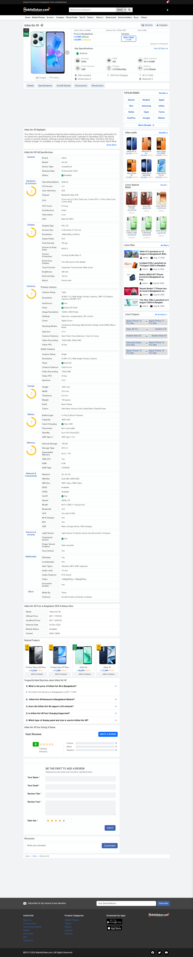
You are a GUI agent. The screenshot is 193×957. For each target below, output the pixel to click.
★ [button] (48, 821)
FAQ (25, 937)
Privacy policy (29, 923)
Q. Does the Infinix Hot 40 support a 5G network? (50, 706)
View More (163, 93)
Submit (110, 828)
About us (27, 920)
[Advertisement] (71, 107)
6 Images (42, 78)
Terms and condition (32, 927)
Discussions (81, 85)
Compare (60, 17)
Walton (161, 118)
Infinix (161, 106)
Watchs (99, 17)
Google (146, 118)
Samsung (146, 106)
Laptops (68, 930)
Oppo (146, 112)
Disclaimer (28, 933)
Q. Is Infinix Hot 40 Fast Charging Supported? (48, 713)
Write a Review (108, 734)
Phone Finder (72, 17)
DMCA (26, 930)
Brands (50, 17)
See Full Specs (160, 48)
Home (27, 17)
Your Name (34, 777)
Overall (64, 85)
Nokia (131, 112)
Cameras (69, 933)
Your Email (33, 785)
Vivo (131, 106)
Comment (109, 845)
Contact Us (28, 940)
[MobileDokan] (37, 9)
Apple (161, 100)
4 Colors (55, 78)
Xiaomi (131, 100)
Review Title (34, 794)
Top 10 (82, 17)
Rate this (33, 821)
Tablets (90, 17)
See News (164, 245)
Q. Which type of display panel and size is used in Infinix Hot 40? (57, 720)
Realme (146, 100)
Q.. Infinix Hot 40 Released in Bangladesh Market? (50, 699)
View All (163, 184)
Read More (111, 145)
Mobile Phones (38, 17)
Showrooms (111, 17)
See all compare (160, 314)
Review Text (34, 802)
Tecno (161, 112)
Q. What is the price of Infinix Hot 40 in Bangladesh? (51, 686)
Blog (136, 17)
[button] (67, 52)
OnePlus (131, 118)
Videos (144, 17)
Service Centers (125, 17)
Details (30, 85)
